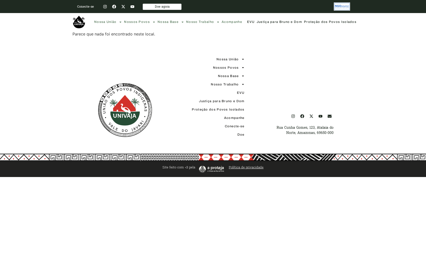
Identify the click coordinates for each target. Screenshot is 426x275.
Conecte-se (235, 126)
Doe (241, 134)
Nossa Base (168, 22)
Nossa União (105, 22)
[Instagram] (105, 7)
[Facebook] (114, 7)
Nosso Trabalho (200, 22)
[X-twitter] (123, 7)
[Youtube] (132, 7)
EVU (251, 22)
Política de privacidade (246, 167)
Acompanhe (232, 22)
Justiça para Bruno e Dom (279, 22)
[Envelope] (330, 116)
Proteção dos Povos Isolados (330, 22)
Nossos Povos (137, 22)
